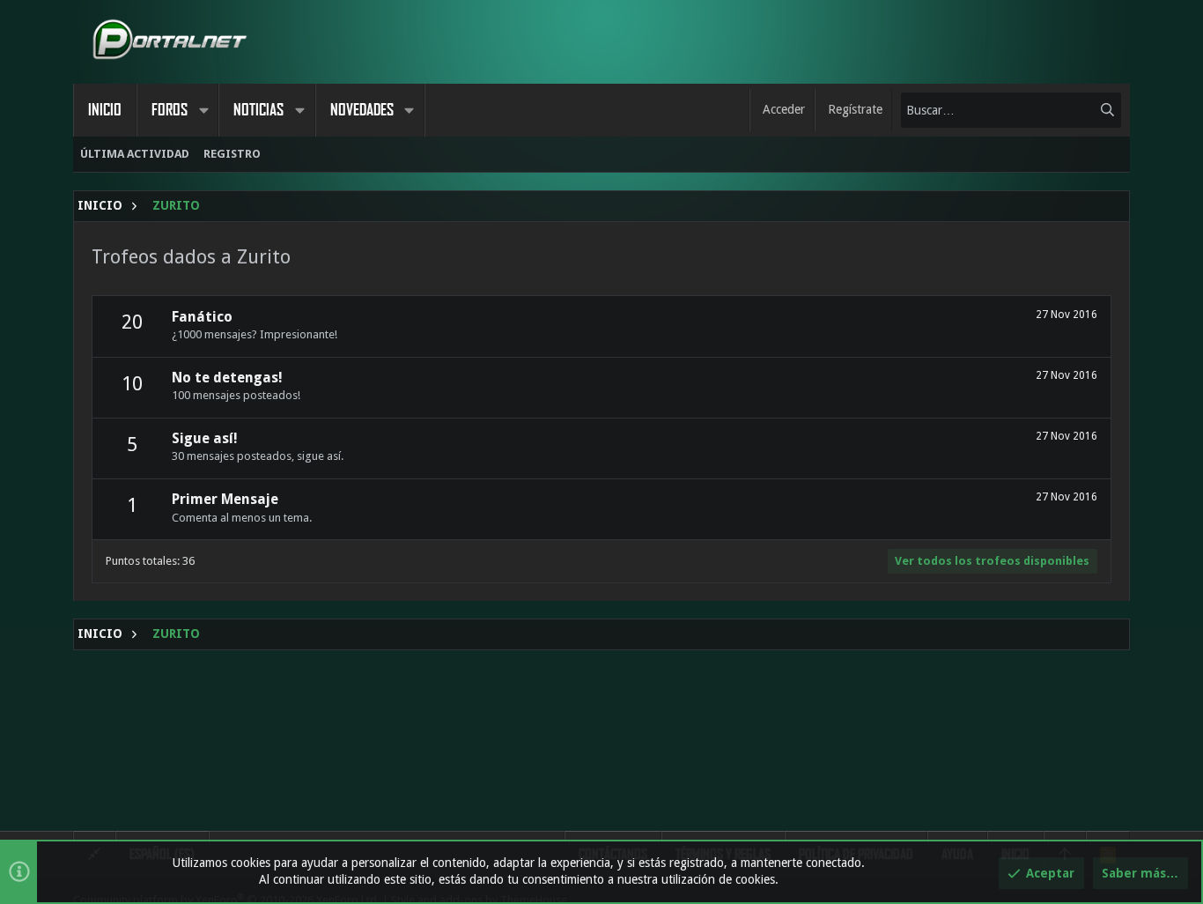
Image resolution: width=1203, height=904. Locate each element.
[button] (203, 110)
